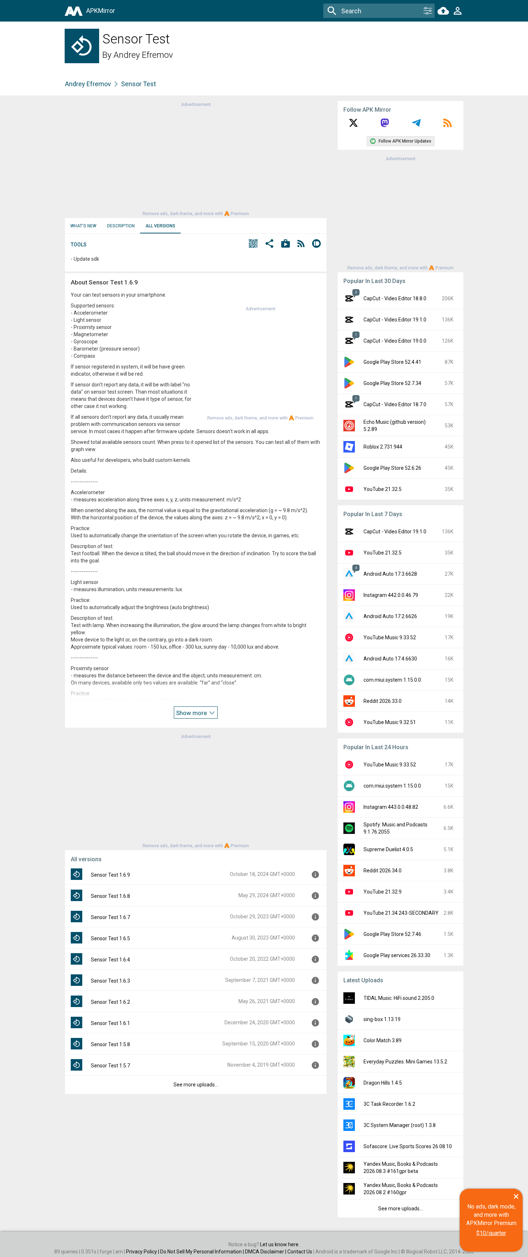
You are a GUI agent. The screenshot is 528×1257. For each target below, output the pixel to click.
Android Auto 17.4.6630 (390, 659)
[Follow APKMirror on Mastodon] (384, 125)
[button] (253, 244)
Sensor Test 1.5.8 (110, 1044)
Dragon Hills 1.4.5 (382, 1083)
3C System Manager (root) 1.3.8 (399, 1125)
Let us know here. (280, 1244)
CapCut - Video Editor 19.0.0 (394, 341)
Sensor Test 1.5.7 (110, 1065)
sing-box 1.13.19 (381, 1019)
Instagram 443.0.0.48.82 (390, 807)
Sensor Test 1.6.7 (110, 917)
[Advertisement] (195, 158)
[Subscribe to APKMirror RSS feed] (447, 125)
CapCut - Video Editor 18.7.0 (394, 404)
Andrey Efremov (143, 55)
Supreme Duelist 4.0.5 (388, 849)
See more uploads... (195, 1084)
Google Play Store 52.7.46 (392, 934)
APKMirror (100, 10)
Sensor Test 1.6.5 (110, 938)
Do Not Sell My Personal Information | (202, 1251)
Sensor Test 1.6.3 (110, 981)
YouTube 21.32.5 (382, 489)
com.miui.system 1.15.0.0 (392, 680)
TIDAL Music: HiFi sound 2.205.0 (398, 998)
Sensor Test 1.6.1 (110, 1023)
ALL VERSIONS (160, 225)
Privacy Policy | (143, 1251)
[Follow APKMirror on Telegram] (416, 125)
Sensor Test (138, 84)
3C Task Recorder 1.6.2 (389, 1104)
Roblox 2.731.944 (382, 447)
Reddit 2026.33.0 (382, 701)
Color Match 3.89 (382, 1040)
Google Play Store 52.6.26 (392, 468)
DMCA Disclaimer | (266, 1251)
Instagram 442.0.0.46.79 (390, 595)
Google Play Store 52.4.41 (392, 362)
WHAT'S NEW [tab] (83, 225)
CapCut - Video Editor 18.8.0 (394, 298)
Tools (79, 244)
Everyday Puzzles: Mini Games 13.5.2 (405, 1061)
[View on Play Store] (285, 244)
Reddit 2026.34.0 (382, 870)
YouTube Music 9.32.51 (389, 722)
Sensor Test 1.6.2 (110, 1002)
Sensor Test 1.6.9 (110, 875)
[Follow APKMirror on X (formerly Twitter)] (353, 125)
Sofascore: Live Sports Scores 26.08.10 (407, 1146)
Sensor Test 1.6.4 (110, 960)
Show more (192, 712)
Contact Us (299, 1251)
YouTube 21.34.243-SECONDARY (401, 913)
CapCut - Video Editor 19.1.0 (394, 320)
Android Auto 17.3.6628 (390, 574)
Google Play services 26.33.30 (396, 955)
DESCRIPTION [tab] (121, 225)
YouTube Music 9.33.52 (389, 637)
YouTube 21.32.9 (382, 892)
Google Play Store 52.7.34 (392, 383)
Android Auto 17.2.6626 (390, 616)
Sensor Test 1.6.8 (110, 896)
